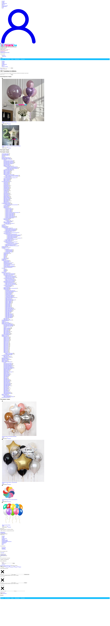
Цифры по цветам (6, 287)
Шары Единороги (6, 382)
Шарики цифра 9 (8, 306)
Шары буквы (6, 318)
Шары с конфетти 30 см (9, 240)
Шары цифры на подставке (9, 223)
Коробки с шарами (6, 205)
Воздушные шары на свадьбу (8, 163)
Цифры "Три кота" (8, 298)
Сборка (5, 271)
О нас (3, 7)
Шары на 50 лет (6, 347)
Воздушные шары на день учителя (9, 162)
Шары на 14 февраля (7, 172)
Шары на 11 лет (6, 341)
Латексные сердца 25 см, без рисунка (11, 241)
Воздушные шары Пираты (8, 366)
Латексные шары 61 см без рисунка (11, 228)
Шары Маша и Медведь (7, 385)
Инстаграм (3, 225)
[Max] (8, 52)
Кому (12, 59)
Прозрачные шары (6, 188)
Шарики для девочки (7, 327)
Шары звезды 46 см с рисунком (10, 276)
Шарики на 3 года (6, 339)
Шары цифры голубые (9, 313)
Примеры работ (4, 6)
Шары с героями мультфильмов (6, 361)
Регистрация (4, 547)
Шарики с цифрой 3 (8, 301)
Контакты (3, 4)
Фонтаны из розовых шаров (10, 214)
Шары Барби (6, 378)
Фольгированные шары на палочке (9, 281)
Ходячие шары (8, 286)
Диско (3, 224)
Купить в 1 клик (4, 438)
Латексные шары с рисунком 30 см (11, 239)
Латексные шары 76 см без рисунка (11, 229)
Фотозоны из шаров (7, 218)
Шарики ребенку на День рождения (11, 166)
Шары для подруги (6, 333)
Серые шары (5, 191)
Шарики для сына (6, 329)
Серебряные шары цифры (9, 296)
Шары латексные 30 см (7, 233)
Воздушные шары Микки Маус (8, 365)
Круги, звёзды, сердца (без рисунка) (9, 273)
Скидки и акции (4, 3)
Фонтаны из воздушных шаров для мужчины (12, 212)
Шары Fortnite (6, 376)
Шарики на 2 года (4, 335)
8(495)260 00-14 (2, 51)
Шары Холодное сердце (7, 392)
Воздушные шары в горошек (6, 158)
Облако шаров (6, 206)
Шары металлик (9, 238)
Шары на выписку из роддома (8, 174)
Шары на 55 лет (6, 348)
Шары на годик (6, 352)
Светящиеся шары (4, 258)
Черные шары (6, 195)
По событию (7, 59)
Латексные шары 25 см (7, 231)
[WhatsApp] (2, 52)
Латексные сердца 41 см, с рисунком (11, 244)
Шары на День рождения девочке (12, 168)
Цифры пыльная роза (9, 300)
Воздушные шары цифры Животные (11, 291)
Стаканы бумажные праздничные (9, 265)
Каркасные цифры (4, 226)
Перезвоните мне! (26, 574)
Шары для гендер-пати (7, 170)
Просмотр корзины (3, 565)
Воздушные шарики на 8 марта (8, 160)
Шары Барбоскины (6, 379)
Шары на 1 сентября (7, 171)
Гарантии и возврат (5, 5)
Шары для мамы (6, 330)
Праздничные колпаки (7, 263)
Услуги (3, 268)
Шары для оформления (7, 221)
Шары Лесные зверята (7, 384)
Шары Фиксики (6, 390)
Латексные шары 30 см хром (11, 237)
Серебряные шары (6, 190)
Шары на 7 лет (6, 350)
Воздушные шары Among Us (8, 363)
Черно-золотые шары (7, 194)
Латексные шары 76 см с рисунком (11, 230)
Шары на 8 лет (6, 351)
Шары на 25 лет (6, 344)
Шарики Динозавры (7, 369)
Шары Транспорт (6, 389)
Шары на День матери (7, 178)
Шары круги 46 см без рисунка (10, 279)
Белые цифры (7, 289)
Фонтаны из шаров (6, 207)
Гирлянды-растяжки (7, 261)
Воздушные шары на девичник (8, 161)
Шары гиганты (6, 219)
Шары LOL (5, 377)
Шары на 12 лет (6, 342)
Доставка (5, 269)
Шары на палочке (4, 360)
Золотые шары (6, 184)
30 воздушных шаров (5, 154)
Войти (1, 593)
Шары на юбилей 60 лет (7, 354)
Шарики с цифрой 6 (8, 302)
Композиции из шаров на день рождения (11, 204)
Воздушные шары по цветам (6, 181)
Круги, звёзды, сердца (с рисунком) (9, 274)
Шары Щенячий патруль (7, 393)
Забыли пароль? (2, 592)
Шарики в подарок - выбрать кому (7, 323)
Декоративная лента (7, 253)
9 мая (4, 159)
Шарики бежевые (6, 196)
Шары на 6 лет (6, 349)
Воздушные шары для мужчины (8, 325)
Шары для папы (6, 332)
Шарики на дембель (7, 165)
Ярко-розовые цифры (9, 317)
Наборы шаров (4, 246)
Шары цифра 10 (8, 312)
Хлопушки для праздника (7, 267)
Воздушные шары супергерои (8, 367)
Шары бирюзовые (6, 199)
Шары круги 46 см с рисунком (10, 280)
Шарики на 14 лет (6, 337)
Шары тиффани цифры (9, 310)
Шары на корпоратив (7, 179)
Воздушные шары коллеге (7, 326)
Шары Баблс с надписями (6, 359)
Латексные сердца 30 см (9, 242)
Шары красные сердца (7, 356)
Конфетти (5, 254)
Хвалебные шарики (5, 320)
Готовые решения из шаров (6, 203)
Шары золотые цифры (9, 307)
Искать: (1, 74)
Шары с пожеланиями (7, 395)
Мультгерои (17, 59)
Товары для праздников (5, 260)
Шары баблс (7, 220)
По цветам (23, 59)
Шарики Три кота (6, 373)
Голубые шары (6, 182)
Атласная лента (6, 248)
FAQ (2, 65)
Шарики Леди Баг (6, 370)
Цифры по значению (5, 322)
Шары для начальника (7, 331)
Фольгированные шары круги (8, 278)
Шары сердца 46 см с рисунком (10, 283)
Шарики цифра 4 (8, 304)
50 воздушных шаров (5, 155)
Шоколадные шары (6, 202)
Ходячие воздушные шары (8, 285)
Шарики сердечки (4, 355)
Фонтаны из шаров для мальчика (10, 216)
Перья (5, 256)
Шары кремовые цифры (9, 308)
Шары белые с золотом (7, 198)
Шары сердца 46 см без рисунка (10, 282)
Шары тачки (5, 388)
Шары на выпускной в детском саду (11, 177)
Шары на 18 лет (6, 343)
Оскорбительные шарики (5, 247)
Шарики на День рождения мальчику (12, 167)
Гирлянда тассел (6, 252)
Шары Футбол (6, 391)
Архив (3, 156)
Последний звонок (6, 164)
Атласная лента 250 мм (9, 250)
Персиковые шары (6, 187)
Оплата (3, 1)
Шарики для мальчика (7, 328)
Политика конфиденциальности (6, 541)
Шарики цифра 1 (8, 303)
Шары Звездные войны (7, 383)
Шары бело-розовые (7, 197)
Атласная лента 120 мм (9, 249)
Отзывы (3, 2)
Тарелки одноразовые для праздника (9, 266)
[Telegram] (6, 52)
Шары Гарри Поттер (7, 380)
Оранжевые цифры (8, 294)
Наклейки (5, 270)
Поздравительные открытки (8, 262)
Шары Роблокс (6, 387)
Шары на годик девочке (9, 353)
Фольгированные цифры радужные (11, 297)
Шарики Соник (6, 372)
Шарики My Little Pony (7, 368)
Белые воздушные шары (5, 157)
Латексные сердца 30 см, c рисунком (12, 243)
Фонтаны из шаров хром (9, 217)
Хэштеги (3, 321)
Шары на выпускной (7, 176)
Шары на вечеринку (7, 173)
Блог (2, 544)
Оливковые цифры (8, 293)
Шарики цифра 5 (8, 305)
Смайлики (3, 259)
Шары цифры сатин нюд (9, 315)
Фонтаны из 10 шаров (9, 208)
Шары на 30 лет (6, 345)
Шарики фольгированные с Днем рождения (10, 288)
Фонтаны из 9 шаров (9, 211)
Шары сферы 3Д (6, 319)
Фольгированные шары (5, 272)
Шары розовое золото (7, 200)
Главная (3, 61)
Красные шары (6, 186)
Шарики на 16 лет (6, 338)
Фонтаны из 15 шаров (9, 209)
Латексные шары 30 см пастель (11, 236)
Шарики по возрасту (5, 336)
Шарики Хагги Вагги (7, 374)
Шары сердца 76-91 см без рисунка (11, 284)
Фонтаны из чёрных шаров (9, 215)
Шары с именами (4, 394)
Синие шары (6, 192)
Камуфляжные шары (7, 185)
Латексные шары (4, 227)
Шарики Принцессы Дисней (8, 371)
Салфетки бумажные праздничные (9, 264)
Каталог (2, 59)
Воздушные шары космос (7, 364)
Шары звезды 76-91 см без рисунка (11, 277)
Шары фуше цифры (8, 311)
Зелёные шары (6, 183)
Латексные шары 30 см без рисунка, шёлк (13, 235)
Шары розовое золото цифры (10, 309)
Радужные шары (6, 189)
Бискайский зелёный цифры (10, 290)
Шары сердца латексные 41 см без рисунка (12, 245)
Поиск (12, 74)
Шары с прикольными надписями (9, 396)
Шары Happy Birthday (5, 358)
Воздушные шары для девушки (8, 324)
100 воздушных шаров (5, 153)
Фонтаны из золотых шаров (10, 213)
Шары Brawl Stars (6, 375)
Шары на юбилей (6, 180)
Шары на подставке (7, 222)
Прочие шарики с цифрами (9, 295)
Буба (4, 362)
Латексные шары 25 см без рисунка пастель (12, 232)
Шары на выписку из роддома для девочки (12, 175)
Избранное (3, 548)
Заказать (25, 582)
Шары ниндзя (6, 386)
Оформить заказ (8, 565)
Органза (5, 255)
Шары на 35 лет (6, 346)
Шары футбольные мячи (5, 397)
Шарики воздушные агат (5, 334)
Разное (5, 257)
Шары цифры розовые (9, 314)
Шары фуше (5, 201)
